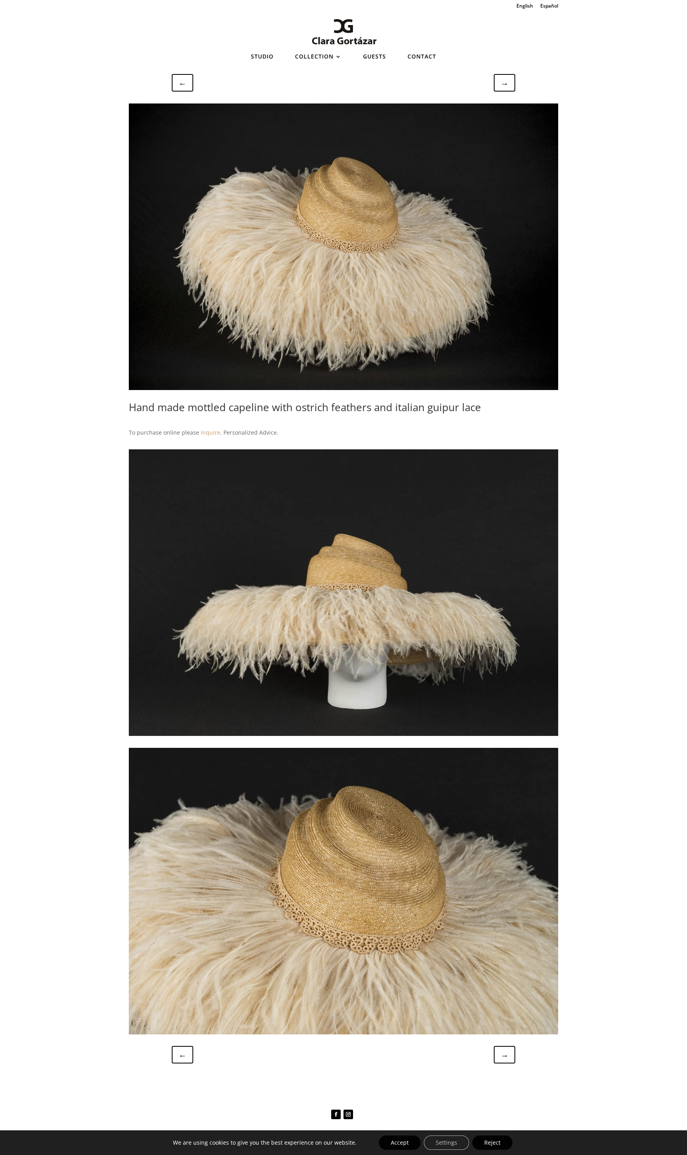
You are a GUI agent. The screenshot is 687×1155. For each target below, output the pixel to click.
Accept (400, 1142)
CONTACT (422, 57)
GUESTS (374, 57)
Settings (446, 1142)
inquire (210, 432)
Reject (492, 1142)
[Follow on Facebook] (336, 1114)
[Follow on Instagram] (348, 1114)
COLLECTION (314, 57)
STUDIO (262, 57)
